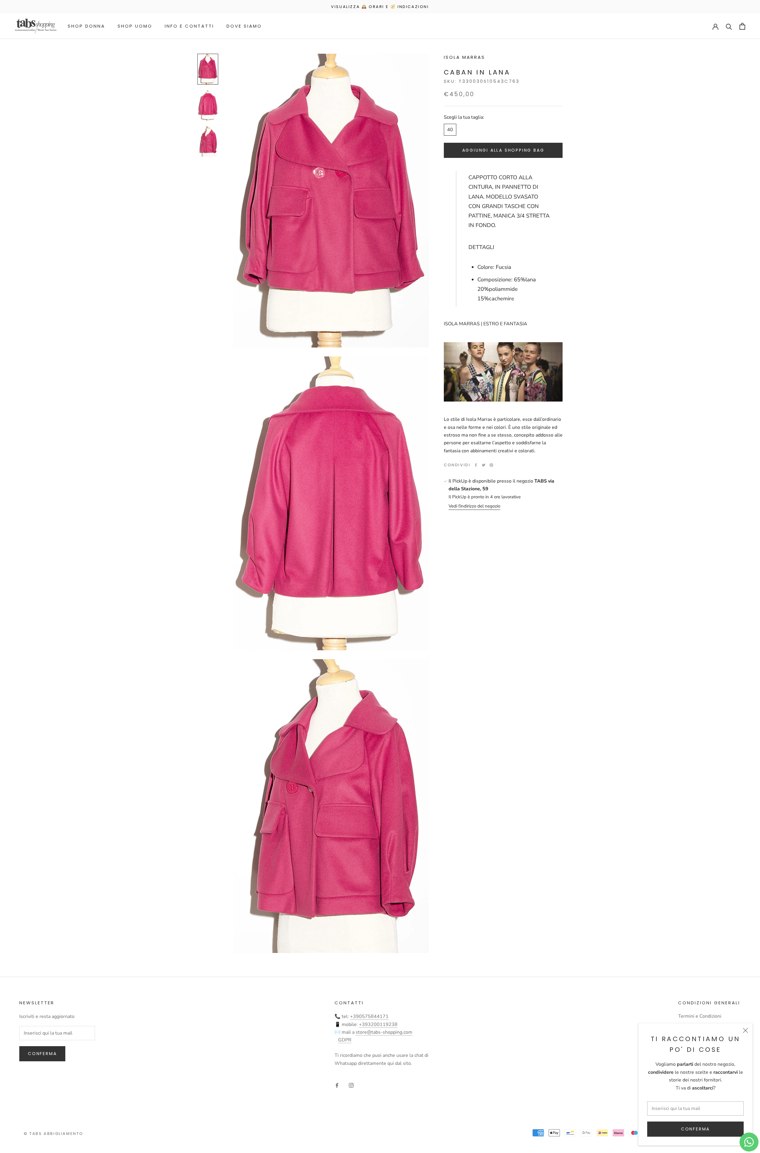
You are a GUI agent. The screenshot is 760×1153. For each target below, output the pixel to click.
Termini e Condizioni (699, 1016)
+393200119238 (378, 1024)
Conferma (695, 1129)
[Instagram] (351, 1085)
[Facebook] (476, 465)
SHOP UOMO (135, 26)
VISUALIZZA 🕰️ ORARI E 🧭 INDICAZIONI (380, 6)
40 (450, 129)
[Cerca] (729, 26)
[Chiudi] (745, 1030)
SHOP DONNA (86, 26)
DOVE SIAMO (244, 26)
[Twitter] (483, 465)
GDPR (345, 1040)
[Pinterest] (491, 465)
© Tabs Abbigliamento (53, 1133)
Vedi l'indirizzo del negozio (474, 506)
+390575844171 (369, 1016)
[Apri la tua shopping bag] (742, 26)
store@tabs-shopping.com (384, 1032)
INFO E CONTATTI (189, 26)
